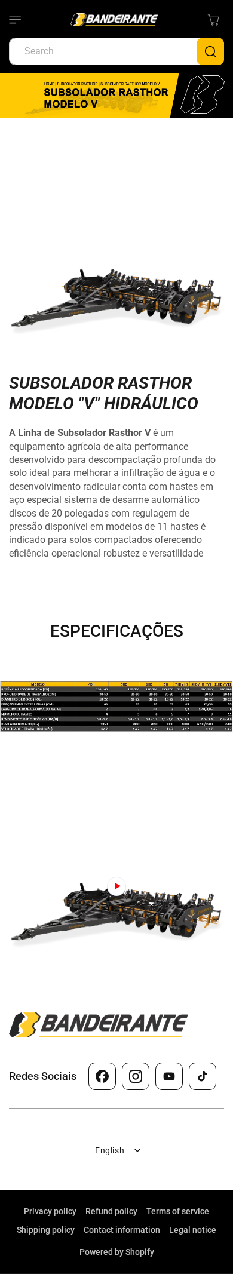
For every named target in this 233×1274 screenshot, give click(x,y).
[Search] (210, 51)
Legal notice (192, 1230)
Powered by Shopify (116, 1252)
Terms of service (177, 1211)
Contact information (122, 1230)
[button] (21, 20)
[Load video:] (116, 886)
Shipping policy (46, 1230)
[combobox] (116, 51)
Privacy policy (50, 1211)
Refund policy (111, 1211)
